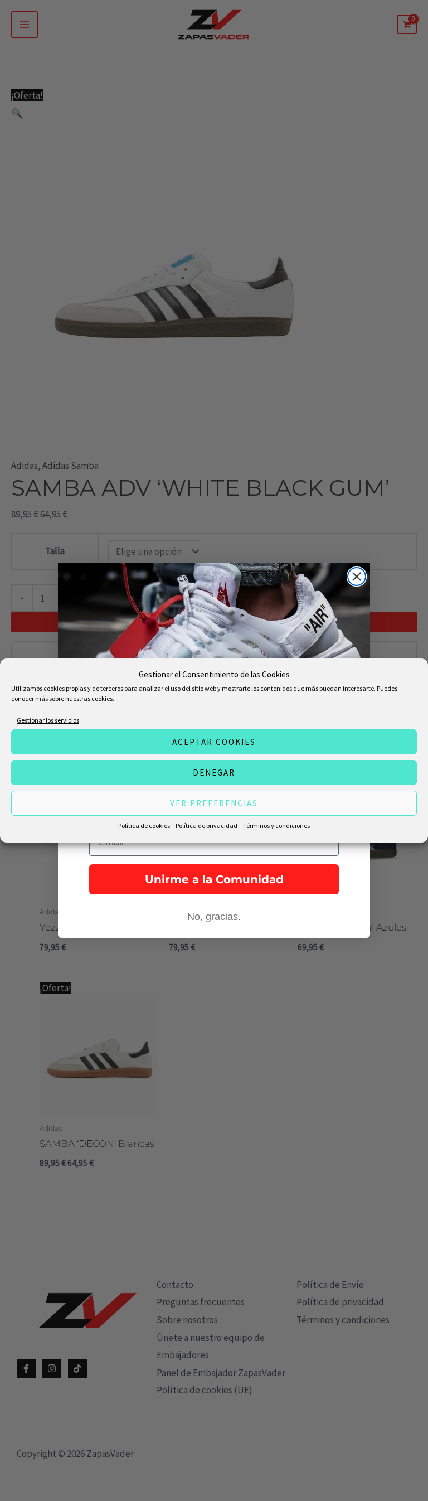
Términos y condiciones (276, 825)
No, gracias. (214, 916)
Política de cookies (144, 825)
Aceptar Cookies (214, 742)
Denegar (214, 772)
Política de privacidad (206, 825)
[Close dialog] (357, 576)
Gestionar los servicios (48, 720)
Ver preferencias (214, 803)
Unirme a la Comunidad (214, 879)
